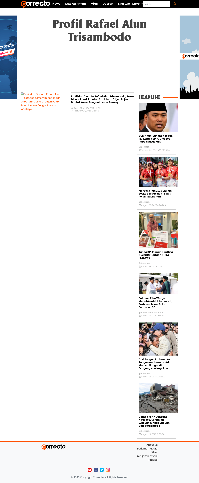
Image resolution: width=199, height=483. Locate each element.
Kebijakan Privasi (147, 456)
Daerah (108, 3)
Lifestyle (124, 3)
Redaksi (152, 460)
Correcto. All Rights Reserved (110, 477)
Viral (94, 3)
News (56, 3)
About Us (151, 445)
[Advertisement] (99, 69)
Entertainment (75, 3)
